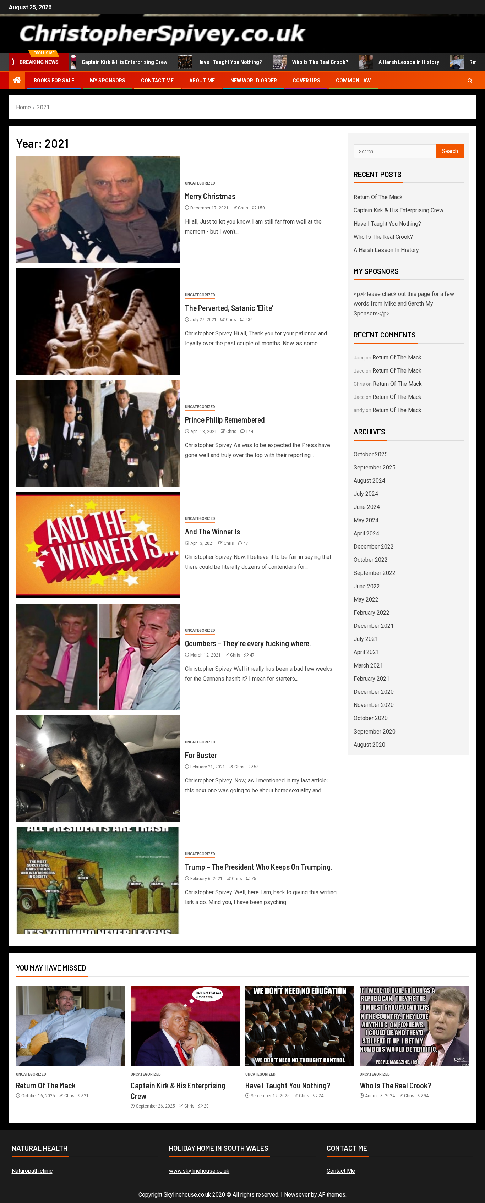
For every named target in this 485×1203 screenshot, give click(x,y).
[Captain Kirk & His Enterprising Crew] (185, 1026)
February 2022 (371, 612)
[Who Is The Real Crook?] (414, 1026)
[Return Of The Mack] (70, 1026)
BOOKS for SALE (54, 80)
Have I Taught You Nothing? (206, 62)
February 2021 (371, 678)
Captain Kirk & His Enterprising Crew (101, 62)
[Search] (469, 81)
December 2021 (374, 625)
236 (249, 319)
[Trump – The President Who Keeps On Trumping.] (98, 880)
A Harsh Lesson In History (385, 62)
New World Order (253, 80)
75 (253, 878)
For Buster (201, 754)
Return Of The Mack (378, 197)
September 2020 (375, 731)
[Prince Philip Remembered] (98, 433)
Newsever (297, 1194)
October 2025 (371, 454)
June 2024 (367, 507)
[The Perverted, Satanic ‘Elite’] (98, 321)
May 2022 (366, 599)
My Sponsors (107, 80)
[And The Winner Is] (98, 545)
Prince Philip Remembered (225, 419)
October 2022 (371, 559)
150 (261, 207)
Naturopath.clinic (32, 1171)
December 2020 (374, 691)
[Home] (17, 81)
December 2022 (374, 546)
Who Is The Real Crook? (297, 62)
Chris (243, 207)
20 (206, 1106)
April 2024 (366, 533)
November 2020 (374, 705)
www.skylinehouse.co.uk (199, 1171)
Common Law (353, 80)
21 (86, 1095)
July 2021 (366, 639)
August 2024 (369, 480)
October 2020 (371, 718)
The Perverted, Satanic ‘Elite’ (229, 307)
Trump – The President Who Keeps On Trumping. (258, 866)
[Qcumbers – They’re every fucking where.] (98, 657)
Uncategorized (200, 183)
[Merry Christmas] (98, 209)
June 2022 (367, 586)
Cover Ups (306, 80)
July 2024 (366, 493)
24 (320, 1095)
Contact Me (157, 80)
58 (256, 766)
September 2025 (375, 467)
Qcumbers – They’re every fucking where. (248, 643)
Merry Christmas (210, 195)
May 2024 (366, 520)
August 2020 (369, 744)
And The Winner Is (212, 531)
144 (249, 431)
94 (426, 1095)
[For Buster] (98, 768)
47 (245, 543)
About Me (202, 80)
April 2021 (366, 652)
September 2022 (375, 573)
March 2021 (368, 665)
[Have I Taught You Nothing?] (300, 1026)
